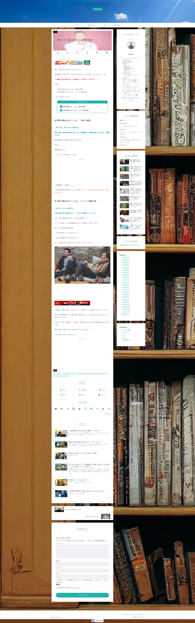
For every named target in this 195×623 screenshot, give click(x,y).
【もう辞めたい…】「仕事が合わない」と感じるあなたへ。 (131, 133)
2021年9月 (125, 314)
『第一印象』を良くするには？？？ (65, 334)
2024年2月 (125, 272)
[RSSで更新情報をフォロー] (109, 408)
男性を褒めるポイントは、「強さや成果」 (74, 106)
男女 (88, 373)
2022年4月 (125, 297)
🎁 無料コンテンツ (124, 120)
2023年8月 (125, 277)
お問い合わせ (141, 614)
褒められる (62, 376)
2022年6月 (125, 292)
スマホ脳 (56, 373)
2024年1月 (125, 275)
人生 (123, 335)
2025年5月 (125, 260)
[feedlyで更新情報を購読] (103, 408)
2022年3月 (125, 299)
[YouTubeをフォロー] (79, 408)
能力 (103, 373)
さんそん (131, 54)
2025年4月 (125, 262)
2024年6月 (125, 267)
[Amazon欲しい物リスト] (97, 408)
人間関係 (68, 373)
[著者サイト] (55, 408)
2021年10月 (126, 312)
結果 (99, 373)
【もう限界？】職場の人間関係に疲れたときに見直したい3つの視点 (131, 140)
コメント (59, 543)
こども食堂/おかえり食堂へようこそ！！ (129, 126)
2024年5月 (125, 270)
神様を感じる (126, 340)
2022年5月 (125, 294)
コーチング (125, 332)
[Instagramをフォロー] (73, 408)
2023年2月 (125, 282)
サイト (58, 573)
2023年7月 (125, 280)
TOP (123, 614)
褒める (68, 376)
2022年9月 (125, 285)
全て (56, 370)
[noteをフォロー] (85, 408)
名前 (58, 561)
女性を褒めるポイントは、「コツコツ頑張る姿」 (76, 110)
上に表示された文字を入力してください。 (69, 587)
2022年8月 (125, 287)
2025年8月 (125, 257)
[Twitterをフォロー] (61, 408)
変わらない (75, 373)
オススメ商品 (126, 330)
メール (59, 567)
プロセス (62, 373)
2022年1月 (125, 304)
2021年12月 (126, 307)
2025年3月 (125, 265)
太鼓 (81, 373)
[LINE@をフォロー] (91, 408)
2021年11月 (126, 309)
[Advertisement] (82, 170)
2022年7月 (125, 289)
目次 (81, 102)
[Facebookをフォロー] (67, 408)
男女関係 (93, 373)
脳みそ (56, 376)
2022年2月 (125, 302)
